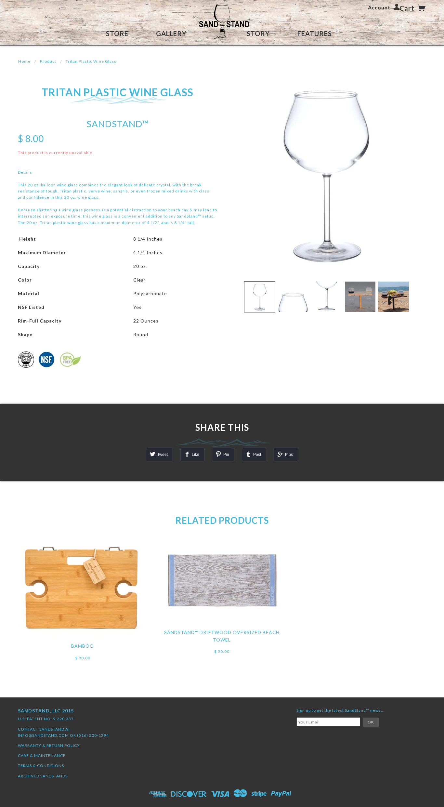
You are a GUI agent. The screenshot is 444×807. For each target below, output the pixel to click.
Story (258, 33)
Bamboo (82, 646)
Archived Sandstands (43, 776)
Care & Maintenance (42, 755)
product (48, 61)
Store (117, 33)
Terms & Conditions (41, 765)
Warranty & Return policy (49, 745)
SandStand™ (117, 123)
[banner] (222, 21)
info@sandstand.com (43, 735)
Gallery (171, 33)
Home (24, 61)
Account (379, 7)
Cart (407, 8)
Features (314, 33)
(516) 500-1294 (93, 735)
